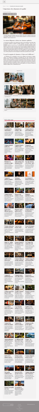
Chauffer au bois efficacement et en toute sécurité (29, 308)
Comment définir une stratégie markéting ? (19, 259)
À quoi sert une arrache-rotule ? (18, 226)
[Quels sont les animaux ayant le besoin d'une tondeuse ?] (9, 351)
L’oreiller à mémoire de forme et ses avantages (19, 293)
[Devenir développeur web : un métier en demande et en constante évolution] (30, 221)
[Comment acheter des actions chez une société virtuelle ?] (9, 190)
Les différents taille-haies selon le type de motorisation (19, 341)
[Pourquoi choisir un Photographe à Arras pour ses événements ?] (19, 238)
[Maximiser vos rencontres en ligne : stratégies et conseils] (9, 157)
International (19, 405)
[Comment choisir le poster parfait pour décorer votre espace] (30, 124)
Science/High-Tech (19, 408)
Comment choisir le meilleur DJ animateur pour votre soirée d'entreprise (8, 147)
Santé (19, 407)
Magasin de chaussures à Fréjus (13, 44)
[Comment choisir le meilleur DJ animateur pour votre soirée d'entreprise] (9, 141)
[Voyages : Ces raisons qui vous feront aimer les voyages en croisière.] (30, 335)
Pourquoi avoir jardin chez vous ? (9, 388)
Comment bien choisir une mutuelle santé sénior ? (8, 324)
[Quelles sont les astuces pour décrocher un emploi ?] (9, 254)
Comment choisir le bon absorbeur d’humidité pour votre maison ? (29, 212)
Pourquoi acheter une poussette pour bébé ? (9, 227)
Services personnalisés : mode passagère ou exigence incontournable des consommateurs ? (17, 96)
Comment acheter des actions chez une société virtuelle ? (8, 196)
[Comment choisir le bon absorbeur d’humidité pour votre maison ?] (30, 205)
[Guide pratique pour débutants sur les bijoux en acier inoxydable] (19, 157)
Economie (19, 404)
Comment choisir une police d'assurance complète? (29, 374)
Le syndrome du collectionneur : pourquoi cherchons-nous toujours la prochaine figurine (18, 110)
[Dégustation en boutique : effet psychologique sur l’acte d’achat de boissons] (19, 124)
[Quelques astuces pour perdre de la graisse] (19, 351)
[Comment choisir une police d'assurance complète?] (30, 368)
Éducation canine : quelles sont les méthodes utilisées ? (19, 211)
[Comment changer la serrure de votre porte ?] (30, 351)
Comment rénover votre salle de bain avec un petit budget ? (19, 277)
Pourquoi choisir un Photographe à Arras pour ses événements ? (19, 244)
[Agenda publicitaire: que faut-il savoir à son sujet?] (9, 335)
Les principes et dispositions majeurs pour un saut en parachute (19, 389)
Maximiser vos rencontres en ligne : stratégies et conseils (8, 163)
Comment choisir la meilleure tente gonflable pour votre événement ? (19, 147)
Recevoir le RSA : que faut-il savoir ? (19, 373)
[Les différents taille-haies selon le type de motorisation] (19, 335)
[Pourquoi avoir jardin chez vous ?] (9, 383)
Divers (7, 6)
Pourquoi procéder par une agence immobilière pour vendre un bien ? (29, 325)
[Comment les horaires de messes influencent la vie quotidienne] (30, 141)
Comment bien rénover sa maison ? (19, 323)
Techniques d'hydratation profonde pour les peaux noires (19, 180)
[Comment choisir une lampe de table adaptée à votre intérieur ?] (9, 287)
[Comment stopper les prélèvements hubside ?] (30, 254)
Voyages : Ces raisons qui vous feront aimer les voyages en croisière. (29, 341)
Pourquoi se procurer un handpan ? (29, 292)
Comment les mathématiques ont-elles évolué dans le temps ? (8, 277)
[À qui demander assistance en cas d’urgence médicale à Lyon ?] (19, 302)
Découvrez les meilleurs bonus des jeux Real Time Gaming (29, 277)
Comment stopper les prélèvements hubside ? (29, 260)
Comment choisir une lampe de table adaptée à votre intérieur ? (9, 293)
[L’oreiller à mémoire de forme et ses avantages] (19, 287)
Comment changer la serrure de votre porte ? (29, 357)
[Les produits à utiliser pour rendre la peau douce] (9, 302)
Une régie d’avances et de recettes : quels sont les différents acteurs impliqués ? (29, 164)
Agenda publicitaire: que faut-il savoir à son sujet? (8, 341)
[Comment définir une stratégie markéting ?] (19, 254)
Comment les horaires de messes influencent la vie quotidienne (29, 147)
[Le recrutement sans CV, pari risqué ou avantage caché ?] (14, 77)
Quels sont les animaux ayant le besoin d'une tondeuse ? (8, 358)
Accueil (4, 6)
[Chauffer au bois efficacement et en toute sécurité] (30, 302)
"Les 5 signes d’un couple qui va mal (29, 243)
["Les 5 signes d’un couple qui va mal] (30, 238)
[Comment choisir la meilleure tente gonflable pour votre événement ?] (19, 141)
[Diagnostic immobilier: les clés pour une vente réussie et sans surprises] (30, 190)
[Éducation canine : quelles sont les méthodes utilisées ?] (19, 205)
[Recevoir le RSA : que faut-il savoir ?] (19, 368)
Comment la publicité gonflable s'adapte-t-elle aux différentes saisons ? (8, 180)
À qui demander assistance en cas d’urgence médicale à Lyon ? (19, 309)
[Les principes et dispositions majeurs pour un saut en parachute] (19, 383)
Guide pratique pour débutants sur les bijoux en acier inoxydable (19, 164)
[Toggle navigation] (4, 2)
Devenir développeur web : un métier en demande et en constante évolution (29, 228)
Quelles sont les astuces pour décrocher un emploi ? (8, 261)
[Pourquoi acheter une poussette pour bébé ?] (9, 221)
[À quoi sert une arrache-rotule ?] (19, 221)
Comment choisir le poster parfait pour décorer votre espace (29, 130)
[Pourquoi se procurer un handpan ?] (30, 287)
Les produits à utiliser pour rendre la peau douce (8, 308)
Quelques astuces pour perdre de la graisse (18, 357)
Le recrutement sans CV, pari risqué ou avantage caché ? (14, 83)
